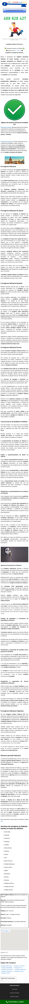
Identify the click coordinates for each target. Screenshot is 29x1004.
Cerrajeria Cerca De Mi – (8, 969)
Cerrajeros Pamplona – (7, 971)
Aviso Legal (14, 989)
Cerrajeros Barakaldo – (7, 967)
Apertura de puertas (6, 127)
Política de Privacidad (14, 992)
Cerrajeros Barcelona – (7, 966)
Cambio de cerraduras (7, 141)
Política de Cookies (14, 996)
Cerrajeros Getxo (5, 973)
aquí (2, 821)
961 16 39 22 (17, 50)
